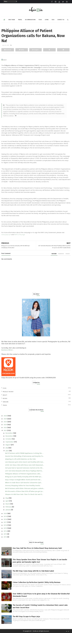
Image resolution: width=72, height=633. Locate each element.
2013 (5, 534)
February (9, 507)
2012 (5, 537)
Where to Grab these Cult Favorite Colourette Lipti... (23, 483)
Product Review (8, 392)
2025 (5, 419)
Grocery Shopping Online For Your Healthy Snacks (22, 485)
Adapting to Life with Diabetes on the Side (20, 459)
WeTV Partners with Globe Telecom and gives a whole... (24, 488)
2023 (5, 425)
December (9, 433)
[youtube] (59, 2)
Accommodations (30, 19)
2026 (5, 416)
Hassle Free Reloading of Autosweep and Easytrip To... (24, 456)
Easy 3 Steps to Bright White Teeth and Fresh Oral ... (23, 480)
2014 (5, 531)
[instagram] (55, 2)
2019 (5, 516)
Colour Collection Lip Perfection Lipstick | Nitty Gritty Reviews (36, 582)
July (7, 448)
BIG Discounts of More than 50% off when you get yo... (24, 491)
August (8, 445)
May (7, 498)
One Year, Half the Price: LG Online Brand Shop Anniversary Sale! (37, 548)
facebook (61, 253)
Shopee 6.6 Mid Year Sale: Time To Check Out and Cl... (24, 494)
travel (5, 405)
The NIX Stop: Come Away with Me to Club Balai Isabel (33, 571)
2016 (5, 525)
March (8, 504)
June (7, 451)
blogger (54, 253)
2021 (5, 430)
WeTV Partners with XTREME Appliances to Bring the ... (24, 453)
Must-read (12, 19)
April (7, 501)
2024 (5, 422)
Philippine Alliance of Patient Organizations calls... (23, 474)
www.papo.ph (6, 235)
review (5, 398)
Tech (53, 19)
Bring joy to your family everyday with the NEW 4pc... (23, 477)
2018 (5, 519)
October (9, 439)
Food (40, 19)
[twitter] (63, 2)
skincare (5, 402)
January (8, 510)
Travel (20, 19)
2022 (5, 427)
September (10, 442)
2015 (5, 528)
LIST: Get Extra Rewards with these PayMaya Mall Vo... (24, 471)
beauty (5, 395)
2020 (5, 513)
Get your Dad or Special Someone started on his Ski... (24, 468)
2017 (5, 522)
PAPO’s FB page (19, 235)
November (9, 436)
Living (47, 19)
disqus (68, 253)
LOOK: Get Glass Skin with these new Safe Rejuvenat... (24, 465)
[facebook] (52, 2)
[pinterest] (67, 2)
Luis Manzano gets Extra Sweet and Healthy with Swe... (24, 462)
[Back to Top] (68, 631)
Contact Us (60, 19)
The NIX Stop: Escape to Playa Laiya (26, 616)
